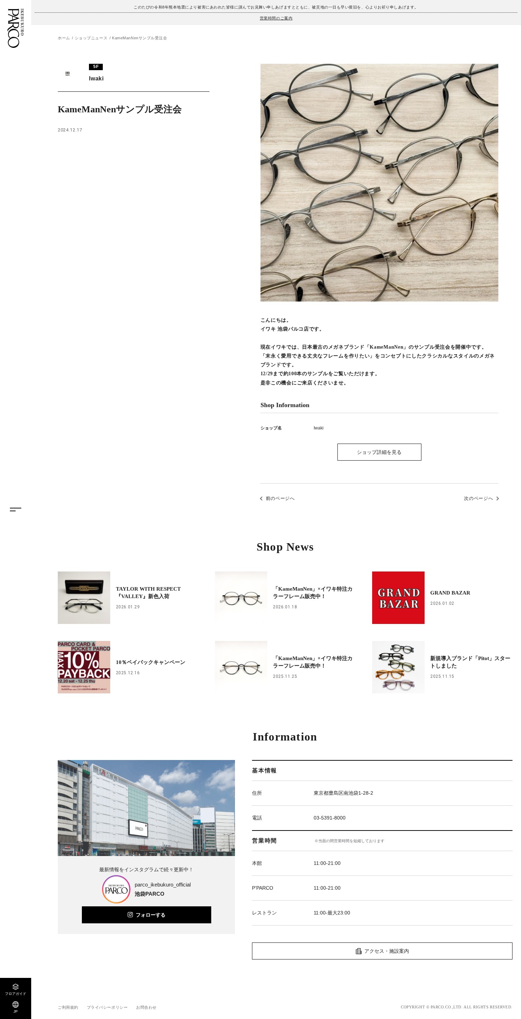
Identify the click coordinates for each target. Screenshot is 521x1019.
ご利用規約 (68, 1007)
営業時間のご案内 (276, 18)
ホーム (64, 38)
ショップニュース (91, 38)
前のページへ (280, 498)
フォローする (151, 915)
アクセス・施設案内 (386, 951)
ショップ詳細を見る (379, 452)
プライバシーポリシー (107, 1007)
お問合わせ (146, 1007)
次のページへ (478, 498)
